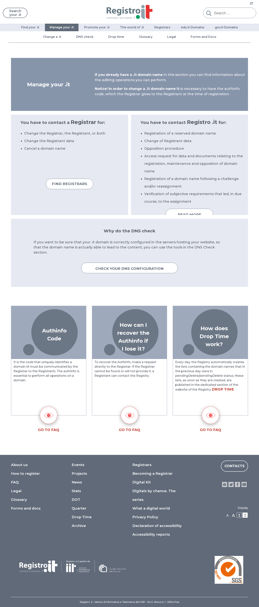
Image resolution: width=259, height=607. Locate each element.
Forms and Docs (203, 37)
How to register (25, 473)
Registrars (162, 27)
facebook (237, 484)
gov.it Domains (226, 27)
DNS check (84, 37)
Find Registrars (69, 184)
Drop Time (82, 517)
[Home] (129, 12)
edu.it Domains (192, 27)
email (224, 484)
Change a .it (52, 37)
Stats (76, 491)
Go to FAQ (48, 430)
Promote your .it (97, 27)
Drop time (116, 37)
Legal (171, 37)
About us (19, 465)
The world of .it (132, 27)
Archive (79, 526)
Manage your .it (62, 27)
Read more (189, 214)
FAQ (15, 482)
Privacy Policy (145, 517)
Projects (79, 473)
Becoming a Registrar (152, 473)
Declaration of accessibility (157, 526)
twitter (231, 484)
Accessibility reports (151, 534)
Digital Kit (141, 482)
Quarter (79, 508)
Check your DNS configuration (129, 268)
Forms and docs (26, 508)
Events (78, 465)
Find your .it (30, 27)
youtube (244, 484)
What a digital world (151, 508)
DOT (76, 499)
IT (251, 4)
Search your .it (15, 13)
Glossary (145, 37)
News (77, 482)
